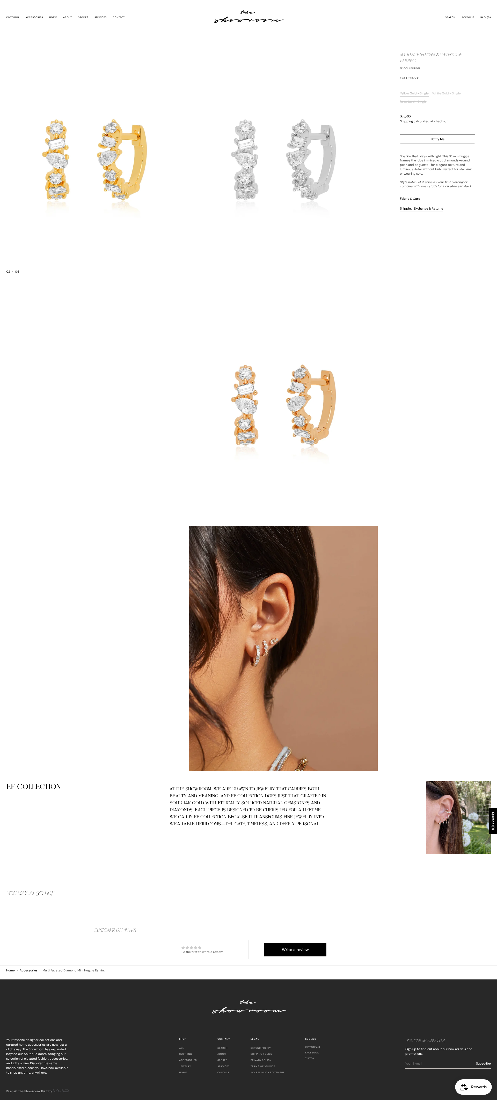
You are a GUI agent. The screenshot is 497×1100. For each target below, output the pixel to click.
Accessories (29, 970)
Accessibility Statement (267, 1072)
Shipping (406, 121)
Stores (222, 1060)
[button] (450, 17)
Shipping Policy (261, 1054)
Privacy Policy (261, 1060)
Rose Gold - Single (413, 102)
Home (10, 970)
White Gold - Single (446, 93)
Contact (223, 1072)
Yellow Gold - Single (414, 93)
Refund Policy (261, 1048)
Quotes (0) (493, 821)
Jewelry (185, 1066)
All (181, 1048)
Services (223, 1066)
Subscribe (483, 1063)
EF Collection (410, 68)
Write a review (295, 949)
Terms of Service (263, 1066)
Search (222, 1048)
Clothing (185, 1054)
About (221, 1054)
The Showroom (29, 1091)
